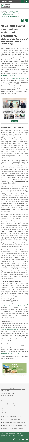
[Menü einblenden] (26, 1)
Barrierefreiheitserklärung (16, 435)
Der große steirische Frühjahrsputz (11, 13)
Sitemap (3, 437)
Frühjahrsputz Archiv (7, 14)
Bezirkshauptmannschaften (9, 407)
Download (14, 121)
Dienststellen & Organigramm (10, 405)
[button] (22, 1)
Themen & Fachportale (8, 409)
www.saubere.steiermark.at (9, 329)
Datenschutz (4, 435)
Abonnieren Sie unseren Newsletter (12, 428)
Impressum (18, 433)
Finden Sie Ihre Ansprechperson (11, 416)
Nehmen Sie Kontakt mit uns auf (11, 419)
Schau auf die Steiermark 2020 (10, 16)
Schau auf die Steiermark (8, 75)
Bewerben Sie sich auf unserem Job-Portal (14, 425)
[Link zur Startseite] (5, 6)
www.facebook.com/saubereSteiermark (13, 306)
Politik (3, 411)
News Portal (5, 413)
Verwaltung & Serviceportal (9, 403)
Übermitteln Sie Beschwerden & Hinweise (14, 422)
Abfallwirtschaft (14, 11)
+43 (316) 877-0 (9, 393)
